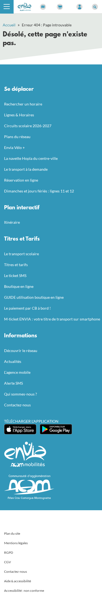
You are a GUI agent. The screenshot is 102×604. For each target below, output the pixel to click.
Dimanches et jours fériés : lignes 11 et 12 (39, 191)
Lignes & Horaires (19, 115)
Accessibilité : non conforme (24, 591)
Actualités (12, 361)
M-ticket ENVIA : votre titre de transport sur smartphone (52, 319)
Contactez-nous (17, 405)
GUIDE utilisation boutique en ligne (34, 297)
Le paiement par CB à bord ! (27, 308)
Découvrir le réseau (20, 350)
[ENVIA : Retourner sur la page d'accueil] (24, 6)
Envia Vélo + (14, 147)
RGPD (8, 552)
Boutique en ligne (18, 286)
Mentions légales (16, 543)
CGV (7, 562)
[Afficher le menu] (7, 7)
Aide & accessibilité (17, 581)
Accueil (9, 25)
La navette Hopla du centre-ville (31, 158)
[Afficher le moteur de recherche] (95, 7)
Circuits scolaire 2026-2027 (27, 125)
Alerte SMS (13, 383)
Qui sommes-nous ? (20, 394)
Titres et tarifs (16, 264)
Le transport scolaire (21, 253)
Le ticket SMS (15, 275)
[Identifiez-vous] (79, 7)
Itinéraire (12, 222)
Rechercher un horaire (23, 104)
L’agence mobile (17, 372)
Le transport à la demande (26, 169)
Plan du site (12, 533)
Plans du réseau (17, 136)
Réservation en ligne (21, 180)
